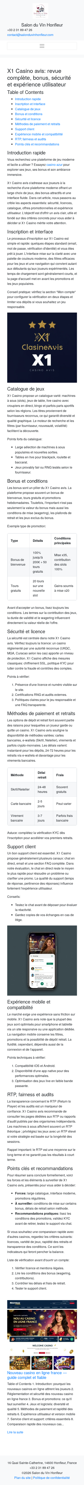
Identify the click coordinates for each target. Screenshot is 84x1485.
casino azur (54, 164)
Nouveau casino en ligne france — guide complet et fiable (37, 1375)
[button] (12, 1367)
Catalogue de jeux (27, 109)
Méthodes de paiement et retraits (37, 124)
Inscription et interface (30, 104)
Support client (24, 129)
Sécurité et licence (28, 119)
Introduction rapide (28, 99)
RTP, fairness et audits (30, 139)
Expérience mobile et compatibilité (39, 134)
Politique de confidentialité (51, 1477)
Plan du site (22, 1477)
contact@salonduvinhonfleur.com (30, 34)
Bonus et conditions (28, 114)
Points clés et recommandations (37, 144)
